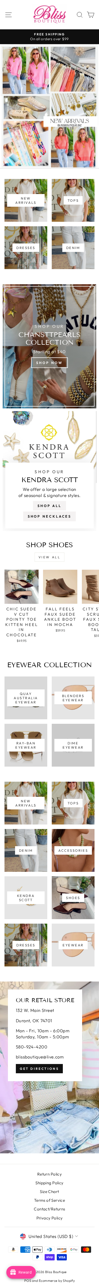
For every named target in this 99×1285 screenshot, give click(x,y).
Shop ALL (49, 506)
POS (27, 1280)
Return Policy (49, 1174)
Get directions (39, 1069)
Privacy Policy (49, 1217)
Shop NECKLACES (50, 516)
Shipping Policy (49, 1182)
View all (50, 557)
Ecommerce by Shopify (57, 1280)
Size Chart (49, 1191)
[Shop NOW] (49, 346)
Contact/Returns (49, 1209)
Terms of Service (49, 1200)
